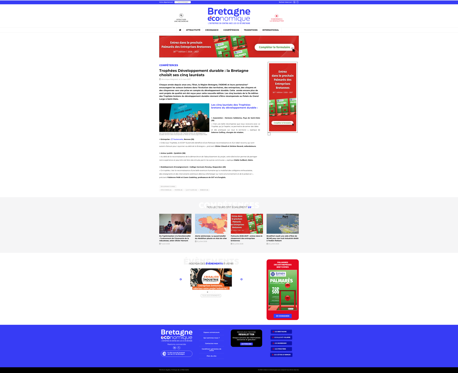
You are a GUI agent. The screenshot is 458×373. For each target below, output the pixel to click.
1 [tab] (207, 292)
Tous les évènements (211, 296)
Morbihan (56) (204, 190)
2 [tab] (210, 292)
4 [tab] (214, 292)
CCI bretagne (280, 332)
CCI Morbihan (280, 343)
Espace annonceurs (211, 332)
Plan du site (211, 356)
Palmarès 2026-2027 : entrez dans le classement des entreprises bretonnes (246, 238)
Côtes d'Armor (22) (166, 190)
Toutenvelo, (178, 139)
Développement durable (168, 186)
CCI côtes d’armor (282, 355)
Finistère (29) (178, 190)
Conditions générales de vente (211, 349)
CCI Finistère (280, 349)
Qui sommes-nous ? (211, 338)
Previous (181, 279)
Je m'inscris (246, 344)
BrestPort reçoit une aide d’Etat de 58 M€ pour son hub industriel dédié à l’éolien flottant (283, 238)
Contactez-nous (211, 343)
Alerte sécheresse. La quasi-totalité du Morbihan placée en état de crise (211, 237)
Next (241, 279)
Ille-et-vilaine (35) (191, 190)
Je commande (282, 316)
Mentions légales (164, 370)
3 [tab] (212, 292)
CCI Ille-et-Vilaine (282, 337)
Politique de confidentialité (180, 370)
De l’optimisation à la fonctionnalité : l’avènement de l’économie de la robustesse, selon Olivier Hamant (175, 238)
